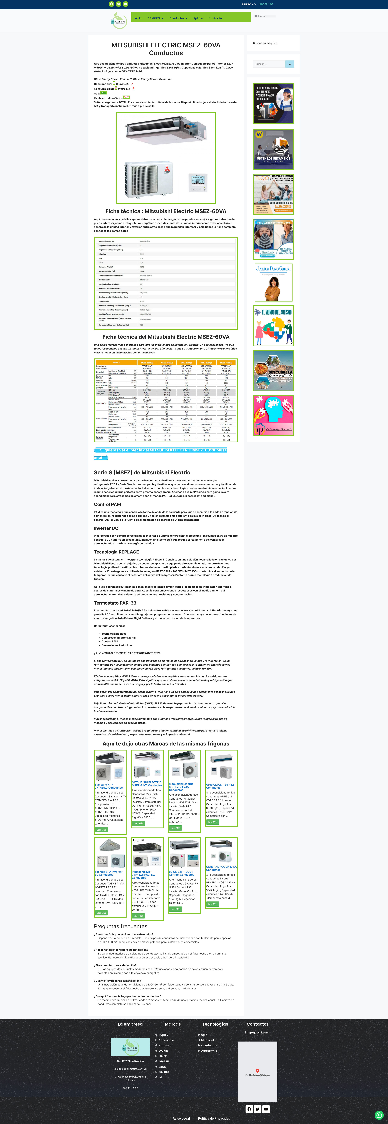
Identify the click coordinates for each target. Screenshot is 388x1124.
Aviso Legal (181, 1118)
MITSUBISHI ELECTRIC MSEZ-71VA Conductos (147, 784)
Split (197, 18)
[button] (257, 1072)
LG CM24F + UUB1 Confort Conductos (181, 873)
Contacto (215, 18)
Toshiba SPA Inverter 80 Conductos (108, 873)
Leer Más (101, 829)
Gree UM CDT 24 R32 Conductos (220, 786)
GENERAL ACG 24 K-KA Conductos (221, 868)
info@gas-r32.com (257, 1032)
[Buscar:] (269, 64)
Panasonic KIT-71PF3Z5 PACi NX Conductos (143, 874)
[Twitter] (118, 4)
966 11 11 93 (266, 4)
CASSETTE (153, 18)
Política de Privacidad (214, 1118)
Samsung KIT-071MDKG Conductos (109, 786)
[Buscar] (289, 64)
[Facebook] (111, 4)
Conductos (177, 18)
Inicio (137, 18)
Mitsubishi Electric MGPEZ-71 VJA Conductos (181, 787)
